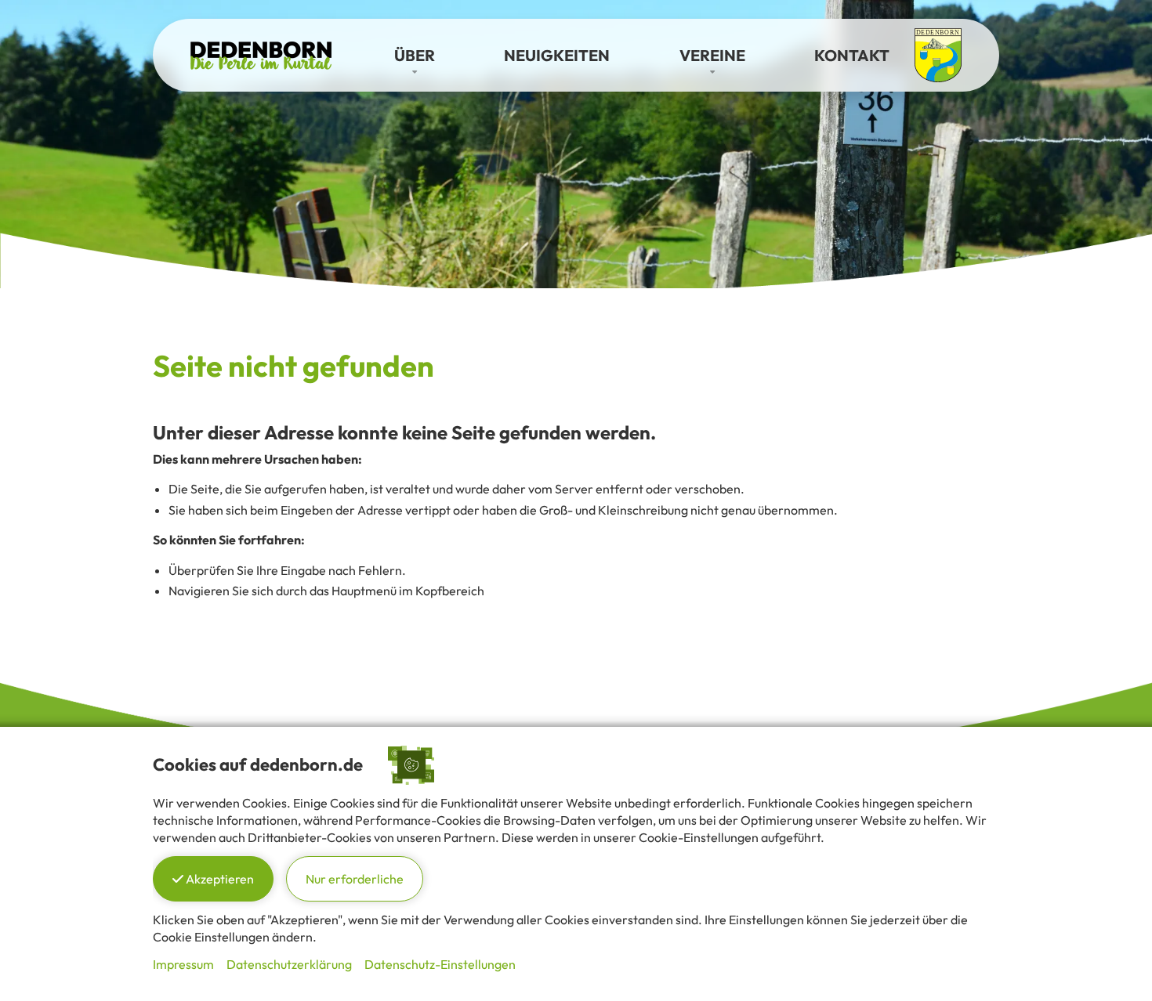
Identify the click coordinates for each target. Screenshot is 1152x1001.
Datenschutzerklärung (289, 964)
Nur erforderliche (355, 879)
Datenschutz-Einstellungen (440, 964)
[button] (414, 55)
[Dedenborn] (260, 53)
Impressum (183, 964)
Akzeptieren (218, 879)
